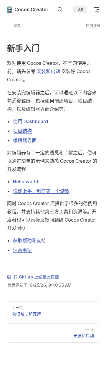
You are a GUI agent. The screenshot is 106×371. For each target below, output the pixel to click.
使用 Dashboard (30, 121)
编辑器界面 (25, 140)
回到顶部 (93, 26)
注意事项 (22, 250)
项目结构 (22, 131)
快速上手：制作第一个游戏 (41, 191)
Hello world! (26, 181)
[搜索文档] (60, 9)
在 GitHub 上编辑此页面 (36, 276)
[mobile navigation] (97, 9)
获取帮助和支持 (29, 240)
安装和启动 (48, 71)
